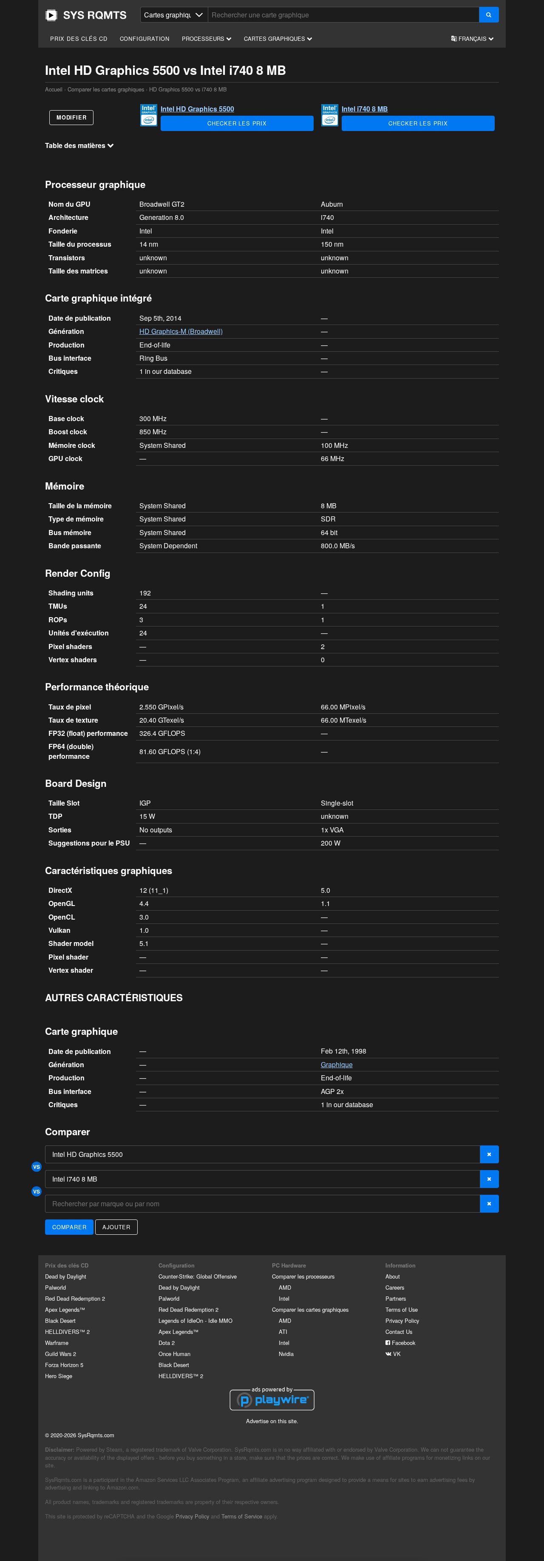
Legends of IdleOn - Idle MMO (195, 1320)
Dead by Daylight (65, 1276)
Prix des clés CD (79, 38)
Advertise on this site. (272, 1421)
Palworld (55, 1287)
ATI (283, 1331)
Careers (394, 1287)
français (472, 38)
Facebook (402, 1343)
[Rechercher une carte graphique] (489, 15)
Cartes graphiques (275, 38)
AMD (285, 1287)
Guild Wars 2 (60, 1354)
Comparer (69, 1227)
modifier (71, 117)
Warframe (56, 1343)
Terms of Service (241, 1516)
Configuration (145, 38)
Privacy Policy (402, 1320)
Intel (284, 1298)
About (392, 1276)
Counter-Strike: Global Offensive (198, 1276)
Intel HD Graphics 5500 (197, 109)
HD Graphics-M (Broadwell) (181, 331)
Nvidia (286, 1354)
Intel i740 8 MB (365, 109)
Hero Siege (58, 1376)
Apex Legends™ (65, 1309)
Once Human (174, 1354)
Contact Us (398, 1331)
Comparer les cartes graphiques (106, 89)
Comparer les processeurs (303, 1276)
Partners (395, 1298)
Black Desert (60, 1320)
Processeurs (204, 38)
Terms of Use (401, 1309)
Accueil (86, 15)
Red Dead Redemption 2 (75, 1298)
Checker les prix (237, 123)
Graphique (337, 1064)
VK (396, 1354)
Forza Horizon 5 (64, 1365)
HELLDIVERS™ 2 (67, 1331)
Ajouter (116, 1227)
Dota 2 (167, 1343)
